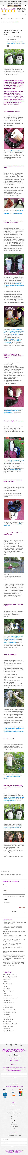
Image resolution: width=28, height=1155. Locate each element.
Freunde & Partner (14, 1126)
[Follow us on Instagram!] (16, 1045)
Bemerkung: (5, 899)
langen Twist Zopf (15, 334)
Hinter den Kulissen (8, 1002)
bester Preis (6, 979)
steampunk (6, 1028)
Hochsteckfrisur (7, 1005)
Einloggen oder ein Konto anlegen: (14, 1135)
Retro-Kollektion (8, 1021)
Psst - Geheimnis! (8, 1019)
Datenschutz (14, 1124)
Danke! (5, 981)
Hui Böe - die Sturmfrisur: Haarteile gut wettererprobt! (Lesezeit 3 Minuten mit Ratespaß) (12, 928)
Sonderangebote (8, 1026)
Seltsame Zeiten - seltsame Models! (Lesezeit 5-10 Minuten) (13, 32)
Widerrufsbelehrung (14, 1116)
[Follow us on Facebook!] (7, 1045)
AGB (14, 1120)
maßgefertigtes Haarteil (9, 1012)
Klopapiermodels (8, 1007)
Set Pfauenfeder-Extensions (10, 639)
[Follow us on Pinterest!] (11, 1045)
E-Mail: (5, 890)
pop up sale (6, 1016)
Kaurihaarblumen (8, 412)
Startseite (3, 19)
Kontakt (14, 1107)
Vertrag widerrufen (14, 1105)
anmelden (14, 1146)
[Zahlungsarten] (5, 1090)
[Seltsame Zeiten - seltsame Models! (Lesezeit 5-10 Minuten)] (14, 57)
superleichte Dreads (8, 1031)
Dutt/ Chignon (7, 984)
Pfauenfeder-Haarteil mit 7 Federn (12, 339)
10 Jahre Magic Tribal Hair (10, 976)
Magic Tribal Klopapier (9, 1009)
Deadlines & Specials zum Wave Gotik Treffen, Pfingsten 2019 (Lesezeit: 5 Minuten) (14, 940)
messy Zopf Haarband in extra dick (16, 151)
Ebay (5, 986)
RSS (14, 1128)
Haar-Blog (15, 22)
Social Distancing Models (19, 43)
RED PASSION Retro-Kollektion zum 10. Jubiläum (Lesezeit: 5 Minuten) (12, 944)
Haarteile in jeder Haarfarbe (10, 998)
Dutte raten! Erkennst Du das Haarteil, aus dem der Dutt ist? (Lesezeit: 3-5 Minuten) (14, 936)
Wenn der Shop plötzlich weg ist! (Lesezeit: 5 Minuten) (13, 952)
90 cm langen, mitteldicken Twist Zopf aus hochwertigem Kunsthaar (14, 285)
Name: (4, 884)
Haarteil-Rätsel (7, 995)
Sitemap (14, 1122)
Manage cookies (17, 3)
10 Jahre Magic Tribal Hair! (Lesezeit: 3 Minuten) (12, 948)
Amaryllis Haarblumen (17, 213)
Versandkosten (14, 1118)
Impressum (14, 1114)
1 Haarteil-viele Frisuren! (9, 974)
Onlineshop (6, 1014)
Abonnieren (14, 1077)
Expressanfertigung (8, 991)
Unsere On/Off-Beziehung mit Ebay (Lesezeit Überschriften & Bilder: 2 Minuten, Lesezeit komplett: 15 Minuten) (13, 964)
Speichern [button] (14, 911)
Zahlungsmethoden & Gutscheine (14, 1112)
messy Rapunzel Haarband (10, 800)
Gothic (5, 993)
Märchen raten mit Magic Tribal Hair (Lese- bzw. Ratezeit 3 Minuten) (14, 923)
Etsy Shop (6, 988)
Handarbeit (6, 1000)
